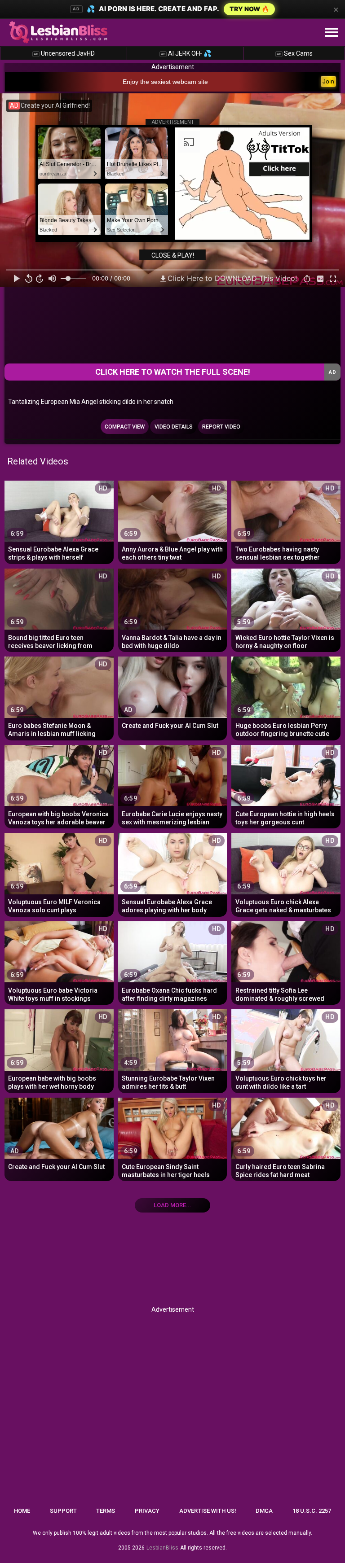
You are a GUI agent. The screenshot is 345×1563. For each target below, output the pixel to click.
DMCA (264, 1510)
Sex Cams (295, 53)
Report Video (221, 427)
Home (22, 1510)
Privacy (147, 1510)
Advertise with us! (207, 1510)
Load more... (172, 1205)
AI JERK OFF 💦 (186, 53)
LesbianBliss (162, 1548)
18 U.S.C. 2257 (311, 1510)
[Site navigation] (331, 32)
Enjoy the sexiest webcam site (165, 81)
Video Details (174, 427)
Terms (105, 1510)
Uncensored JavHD (64, 53)
